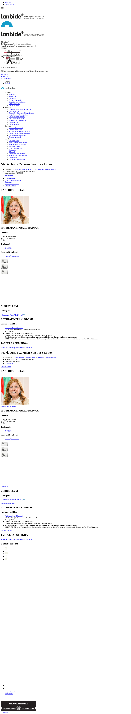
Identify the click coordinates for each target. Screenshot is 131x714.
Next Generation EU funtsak (18, 142)
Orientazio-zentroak (15, 130)
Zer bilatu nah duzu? (7, 44)
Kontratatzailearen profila (17, 159)
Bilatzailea (4, 42)
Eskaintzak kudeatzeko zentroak (19, 131)
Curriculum (4, 486)
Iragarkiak (12, 150)
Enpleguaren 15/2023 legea (18, 155)
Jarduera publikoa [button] (10, 186)
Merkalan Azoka (14, 146)
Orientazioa (12, 98)
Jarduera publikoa (6, 530)
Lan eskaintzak (14, 111)
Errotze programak (15, 100)
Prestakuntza (13, 96)
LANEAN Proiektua (16, 148)
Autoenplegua (13, 122)
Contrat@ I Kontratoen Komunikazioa (21, 113)
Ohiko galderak (14, 106)
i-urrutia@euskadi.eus (12, 256)
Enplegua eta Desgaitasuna (17, 120)
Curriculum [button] (8, 182)
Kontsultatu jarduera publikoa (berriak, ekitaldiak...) (17, 347)
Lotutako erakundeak (8, 503)
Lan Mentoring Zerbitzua (17, 117)
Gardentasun (13, 157)
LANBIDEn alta (14, 104)
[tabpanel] (65, 207)
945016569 (8, 248)
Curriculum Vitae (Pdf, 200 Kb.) (12, 315)
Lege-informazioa (10, 692)
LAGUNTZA (9, 4)
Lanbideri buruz (14, 141)
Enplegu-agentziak (15, 137)
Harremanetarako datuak (9, 406)
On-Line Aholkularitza (16, 118)
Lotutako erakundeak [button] (12, 184)
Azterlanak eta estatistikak (17, 144)
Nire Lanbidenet (6, 78)
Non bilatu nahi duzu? (8, 46)
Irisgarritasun (9, 694)
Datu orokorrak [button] (10, 178)
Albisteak (12, 152)
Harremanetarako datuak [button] (13, 180)
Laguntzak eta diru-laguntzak (18, 115)
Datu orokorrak (6, 367)
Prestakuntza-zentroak (16, 128)
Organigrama (9, 175)
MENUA (8, 2)
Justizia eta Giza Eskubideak (46, 169)
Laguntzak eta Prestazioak (17, 102)
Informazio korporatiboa (17, 154)
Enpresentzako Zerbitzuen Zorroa (20, 109)
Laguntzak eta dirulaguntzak (18, 135)
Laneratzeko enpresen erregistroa (19, 133)
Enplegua (12, 94)
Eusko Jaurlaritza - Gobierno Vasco (24, 169)
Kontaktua (4, 76)
